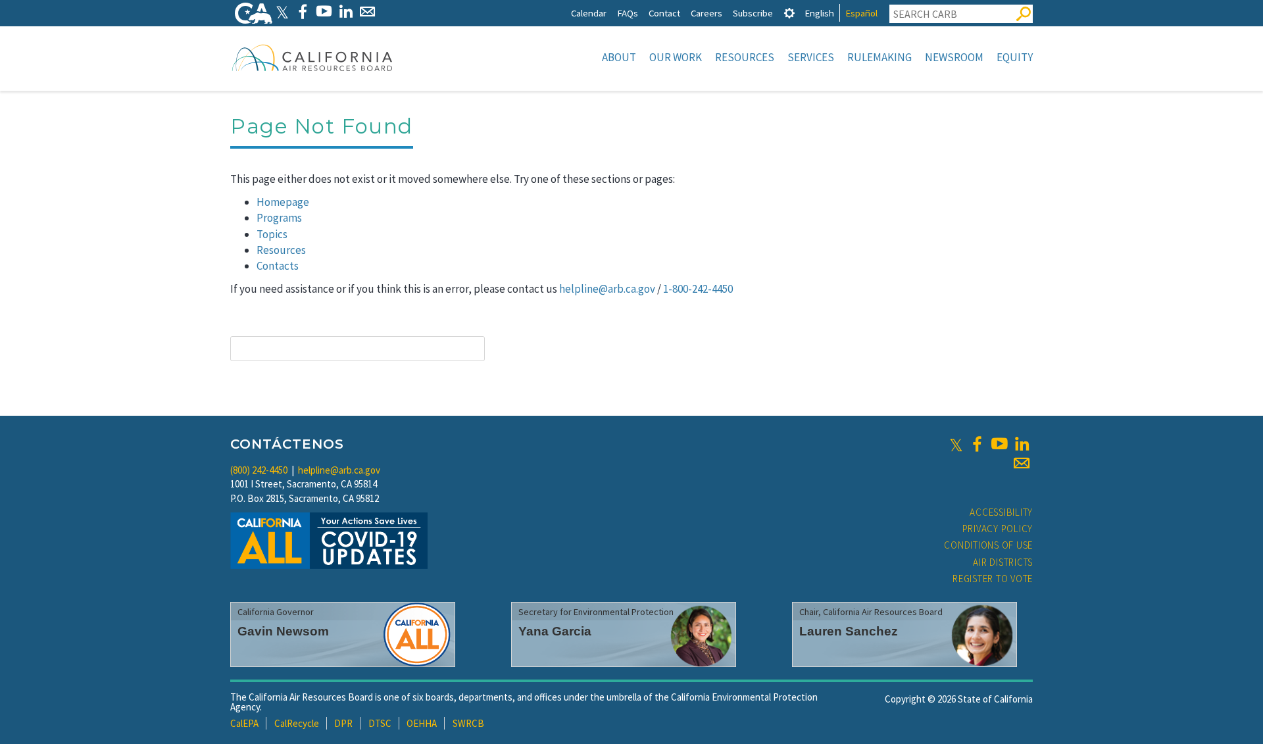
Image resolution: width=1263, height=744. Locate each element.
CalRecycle (296, 723)
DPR (343, 723)
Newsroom (954, 57)
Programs (279, 218)
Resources (744, 57)
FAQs (627, 13)
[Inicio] (312, 57)
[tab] (789, 13)
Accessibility (1001, 512)
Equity (1015, 57)
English (819, 13)
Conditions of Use (988, 545)
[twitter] (956, 444)
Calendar (589, 13)
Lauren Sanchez (848, 631)
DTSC (379, 723)
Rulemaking (879, 57)
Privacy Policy (997, 528)
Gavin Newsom (283, 631)
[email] (1021, 463)
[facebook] (976, 444)
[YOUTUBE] (324, 11)
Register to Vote (993, 578)
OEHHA (422, 723)
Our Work (675, 57)
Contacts (278, 266)
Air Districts (1003, 562)
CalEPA (244, 723)
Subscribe (753, 13)
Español (861, 13)
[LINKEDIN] (345, 11)
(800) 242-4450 (258, 470)
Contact (664, 13)
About (619, 57)
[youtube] (999, 444)
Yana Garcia (554, 631)
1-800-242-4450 (698, 289)
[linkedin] (1021, 444)
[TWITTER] (282, 11)
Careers (706, 13)
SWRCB (468, 723)
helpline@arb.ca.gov (607, 289)
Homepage (283, 202)
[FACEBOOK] (302, 11)
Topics (272, 234)
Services (810, 57)
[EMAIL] (367, 11)
